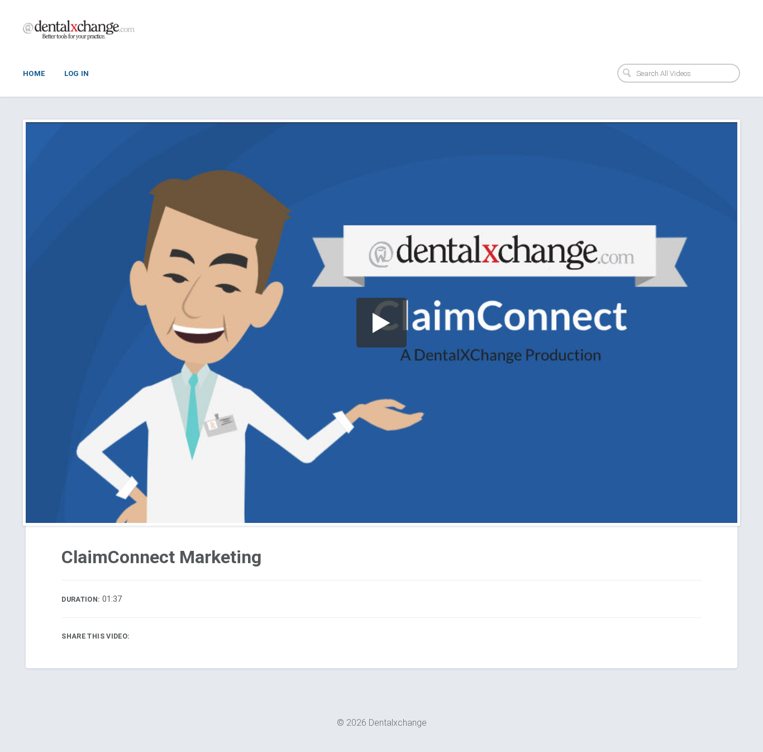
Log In (76, 73)
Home (34, 73)
